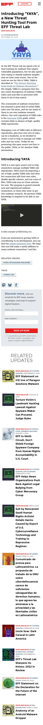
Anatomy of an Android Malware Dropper (26, 714)
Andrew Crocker (29, 431)
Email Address (11, 318)
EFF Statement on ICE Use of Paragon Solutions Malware (28, 380)
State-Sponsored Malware (16, 262)
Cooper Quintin (11, 35)
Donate (24, 4)
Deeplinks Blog (22, 371)
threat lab (8, 275)
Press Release (22, 395)
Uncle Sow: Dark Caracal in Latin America (26, 635)
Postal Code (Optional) (14, 310)
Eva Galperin (29, 471)
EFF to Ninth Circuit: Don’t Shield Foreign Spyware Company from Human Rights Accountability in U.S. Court (28, 447)
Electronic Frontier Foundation (7, 4)
